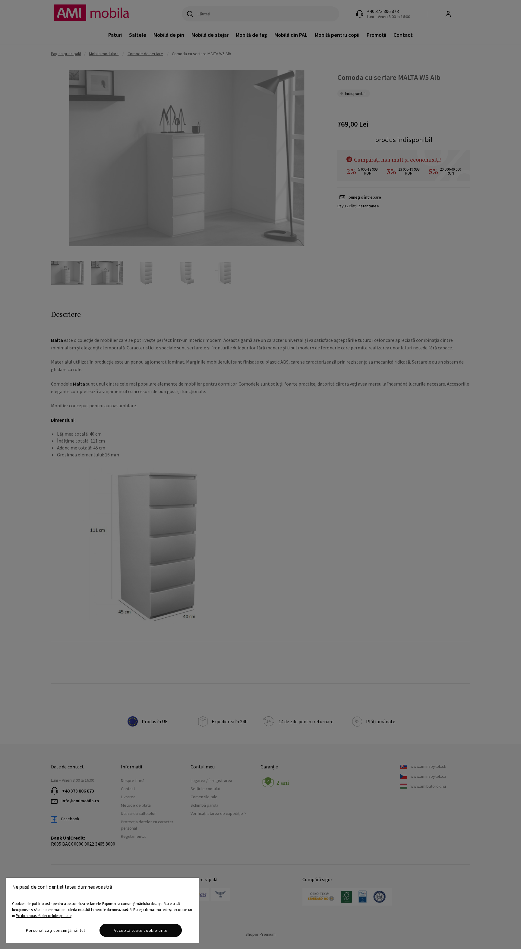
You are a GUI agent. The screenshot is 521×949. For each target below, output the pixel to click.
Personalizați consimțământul (55, 930)
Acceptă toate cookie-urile (140, 930)
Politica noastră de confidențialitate (43, 915)
